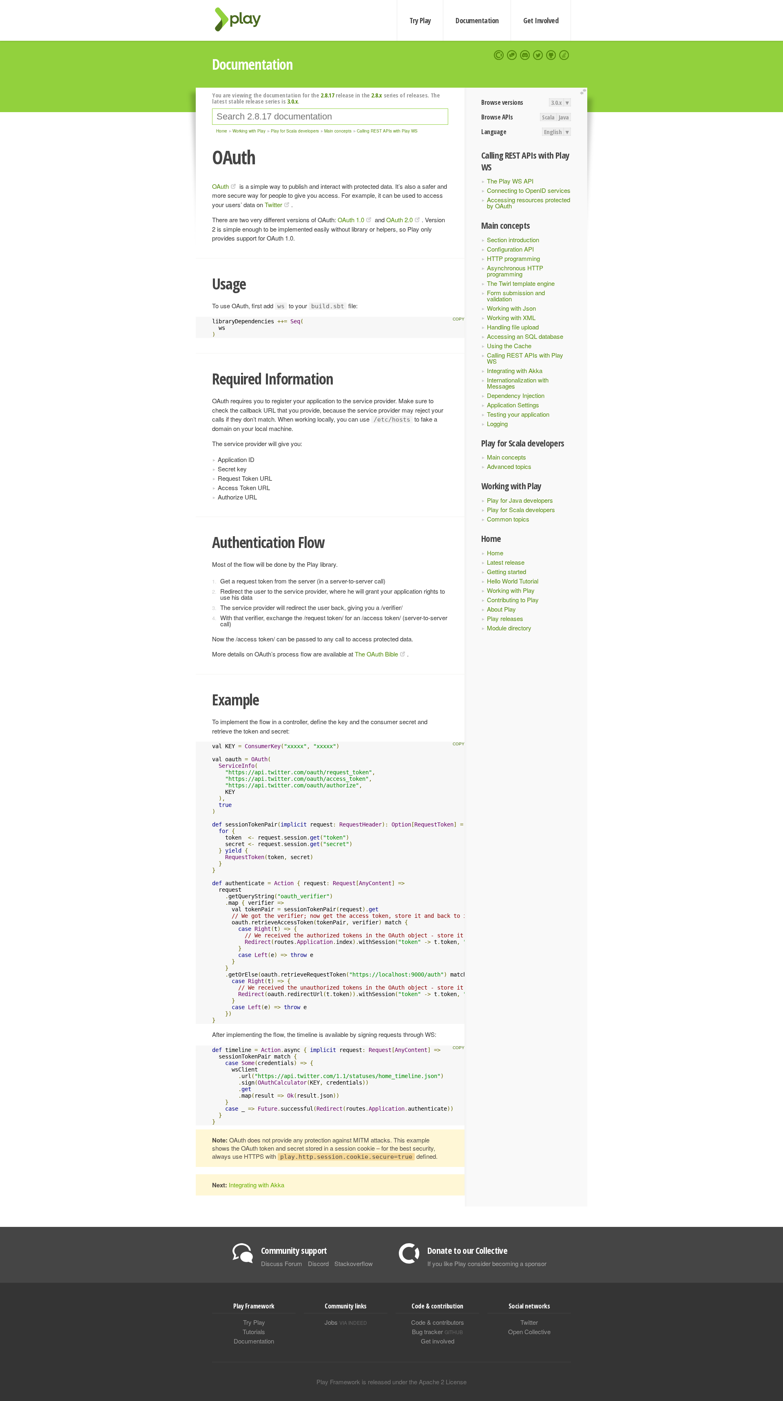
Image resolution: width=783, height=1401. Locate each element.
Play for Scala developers (521, 509)
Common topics (508, 519)
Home (495, 552)
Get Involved (540, 20)
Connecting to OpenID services (529, 190)
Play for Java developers (520, 500)
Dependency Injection (515, 395)
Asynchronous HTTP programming (515, 270)
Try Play (420, 20)
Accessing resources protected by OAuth (528, 202)
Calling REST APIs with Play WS (525, 358)
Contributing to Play (513, 599)
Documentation (477, 20)
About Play (501, 609)
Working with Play (511, 590)
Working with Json (511, 308)
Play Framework (242, 19)
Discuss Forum (281, 1263)
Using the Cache (509, 345)
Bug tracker (437, 1331)
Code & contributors (437, 1322)
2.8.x (376, 95)
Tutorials (254, 1331)
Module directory (509, 627)
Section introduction (513, 239)
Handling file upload (513, 327)
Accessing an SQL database (525, 336)
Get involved (437, 1341)
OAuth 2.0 (399, 219)
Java (564, 117)
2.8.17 (327, 95)
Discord (318, 1263)
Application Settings (513, 404)
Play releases (505, 618)
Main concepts (506, 457)
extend (584, 92)
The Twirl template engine (521, 283)
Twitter (273, 204)
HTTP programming (513, 258)
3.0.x (556, 102)
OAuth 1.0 (351, 219)
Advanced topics (509, 466)
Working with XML (511, 317)
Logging (497, 423)
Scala (548, 117)
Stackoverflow (353, 1263)
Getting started (506, 571)
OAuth (220, 186)
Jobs (346, 1322)
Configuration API (510, 249)
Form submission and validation (516, 295)
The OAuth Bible (376, 654)
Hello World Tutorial (512, 581)
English (553, 132)
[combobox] (330, 116)
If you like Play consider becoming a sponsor (486, 1263)
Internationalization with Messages (518, 383)
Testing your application (518, 414)
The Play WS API (510, 181)
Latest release (505, 562)
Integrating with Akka (514, 370)
